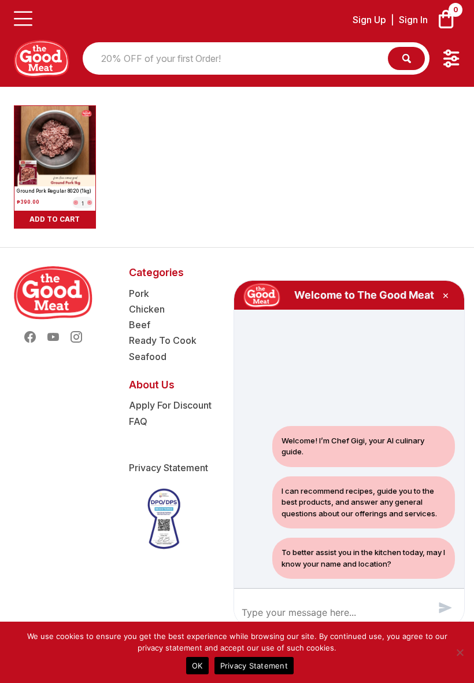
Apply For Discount (170, 405)
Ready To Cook (163, 340)
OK (197, 665)
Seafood (147, 356)
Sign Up (369, 19)
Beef (139, 325)
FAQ (138, 421)
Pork (139, 293)
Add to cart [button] (54, 219)
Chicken (147, 309)
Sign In (413, 19)
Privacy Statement (168, 467)
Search (406, 58)
